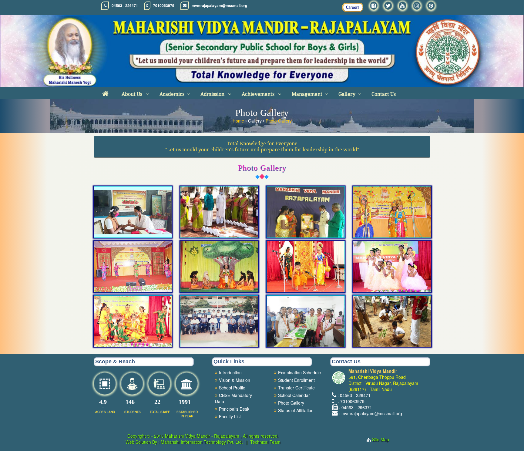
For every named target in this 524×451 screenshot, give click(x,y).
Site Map (383, 439)
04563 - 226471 (125, 5)
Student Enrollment (296, 380)
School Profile (232, 388)
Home (239, 121)
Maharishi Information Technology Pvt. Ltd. (201, 442)
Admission (213, 94)
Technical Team (265, 442)
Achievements (259, 94)
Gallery (346, 94)
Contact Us (383, 94)
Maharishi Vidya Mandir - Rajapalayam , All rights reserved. (222, 436)
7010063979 (163, 5)
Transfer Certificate (296, 388)
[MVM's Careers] (352, 7)
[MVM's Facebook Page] (374, 6)
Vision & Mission (234, 380)
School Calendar (294, 395)
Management (307, 94)
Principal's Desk (234, 409)
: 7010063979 (349, 401)
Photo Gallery (279, 121)
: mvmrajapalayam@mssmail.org (370, 413)
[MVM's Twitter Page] (388, 6)
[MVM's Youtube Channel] (402, 6)
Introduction (230, 372)
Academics (172, 94)
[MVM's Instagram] (417, 6)
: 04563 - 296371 (355, 407)
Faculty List (230, 416)
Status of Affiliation (296, 410)
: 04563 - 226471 (354, 395)
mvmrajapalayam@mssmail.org (219, 5)
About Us (132, 94)
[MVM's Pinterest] (431, 6)
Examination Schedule (299, 372)
